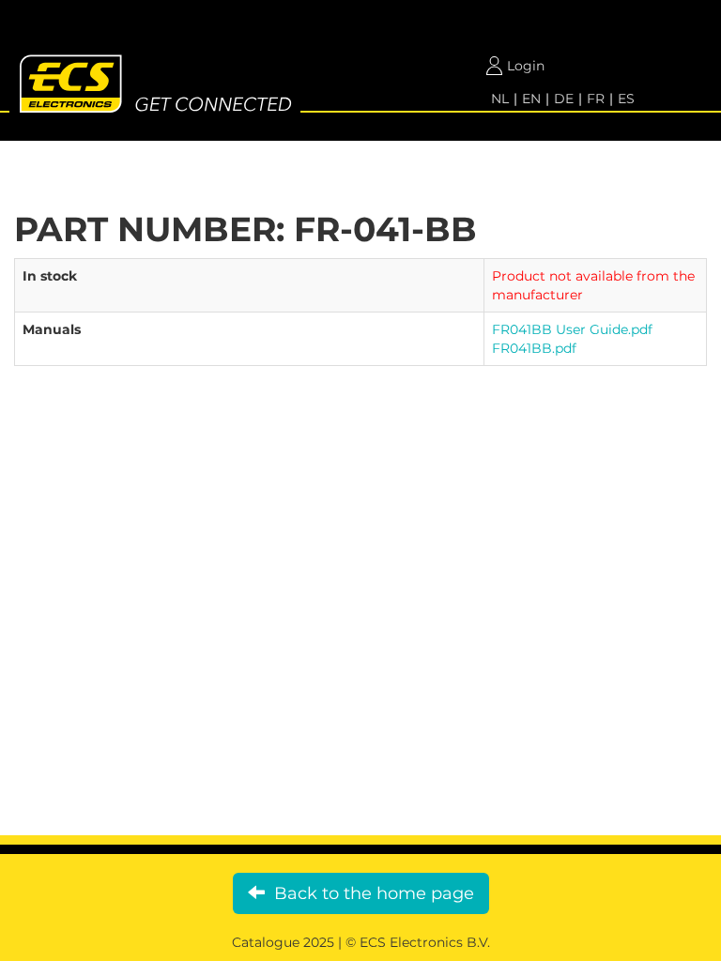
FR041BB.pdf (534, 348)
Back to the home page (369, 893)
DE (564, 98)
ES (626, 98)
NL (500, 98)
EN (531, 98)
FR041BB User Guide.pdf (572, 329)
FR (596, 98)
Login (526, 65)
